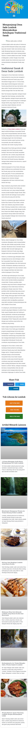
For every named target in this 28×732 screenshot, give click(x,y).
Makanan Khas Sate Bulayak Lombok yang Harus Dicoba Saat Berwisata (12, 613)
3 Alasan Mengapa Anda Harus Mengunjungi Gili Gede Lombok (12, 462)
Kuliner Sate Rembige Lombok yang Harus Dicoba (12, 563)
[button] (14, 16)
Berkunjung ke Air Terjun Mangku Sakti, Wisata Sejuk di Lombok (13, 664)
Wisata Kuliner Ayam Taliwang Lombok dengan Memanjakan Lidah (12, 714)
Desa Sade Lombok (14, 129)
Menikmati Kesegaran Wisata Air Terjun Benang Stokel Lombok (13, 511)
